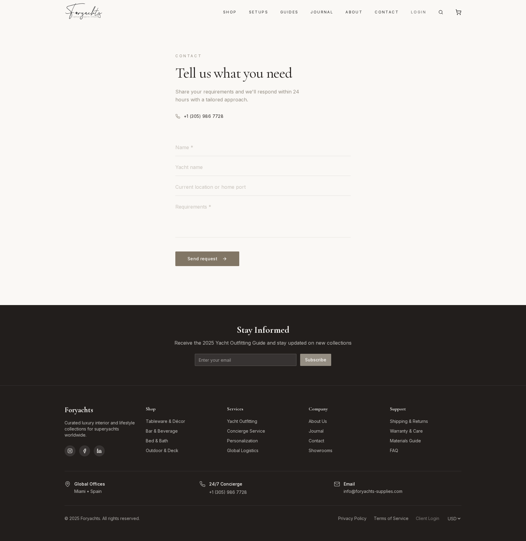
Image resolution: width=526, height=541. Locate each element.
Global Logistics (242, 450)
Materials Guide (405, 440)
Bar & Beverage (162, 431)
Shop (230, 12)
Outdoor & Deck (162, 450)
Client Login (427, 518)
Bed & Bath (157, 440)
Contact (387, 12)
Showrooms (320, 450)
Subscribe (315, 359)
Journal (321, 12)
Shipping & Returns (409, 421)
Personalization (242, 440)
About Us (318, 421)
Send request (202, 258)
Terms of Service (391, 518)
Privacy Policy (352, 518)
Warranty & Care (406, 431)
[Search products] (440, 12)
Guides (289, 12)
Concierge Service (246, 431)
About (354, 12)
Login (418, 12)
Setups (258, 12)
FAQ (394, 450)
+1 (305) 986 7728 (203, 116)
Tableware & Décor (165, 421)
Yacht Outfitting (242, 421)
